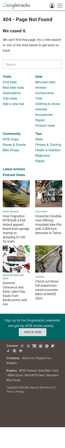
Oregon (39, 276)
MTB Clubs (11, 139)
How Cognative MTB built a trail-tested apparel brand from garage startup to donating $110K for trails (16, 228)
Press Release (11, 211)
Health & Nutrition (48, 149)
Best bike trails (13, 87)
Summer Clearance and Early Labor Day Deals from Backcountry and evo (15, 293)
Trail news (10, 98)
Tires (38, 98)
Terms (10, 391)
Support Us (43, 358)
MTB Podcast (27, 370)
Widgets (11, 363)
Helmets (41, 109)
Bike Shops (11, 149)
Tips (38, 133)
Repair (40, 119)
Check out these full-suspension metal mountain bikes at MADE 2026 (46, 289)
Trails (7, 76)
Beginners (42, 155)
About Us (28, 358)
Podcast (9, 174)
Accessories (44, 114)
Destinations (12, 92)
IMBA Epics (15, 375)
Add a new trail (13, 103)
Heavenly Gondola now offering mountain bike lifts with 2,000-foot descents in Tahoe (48, 224)
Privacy (20, 391)
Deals (20, 174)
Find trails (10, 82)
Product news (45, 125)
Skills (39, 139)
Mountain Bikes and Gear (13, 277)
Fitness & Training (48, 144)
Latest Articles (14, 169)
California (41, 211)
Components (44, 92)
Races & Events (14, 144)
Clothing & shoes (47, 103)
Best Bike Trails (49, 370)
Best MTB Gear (35, 375)
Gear (39, 76)
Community (12, 133)
